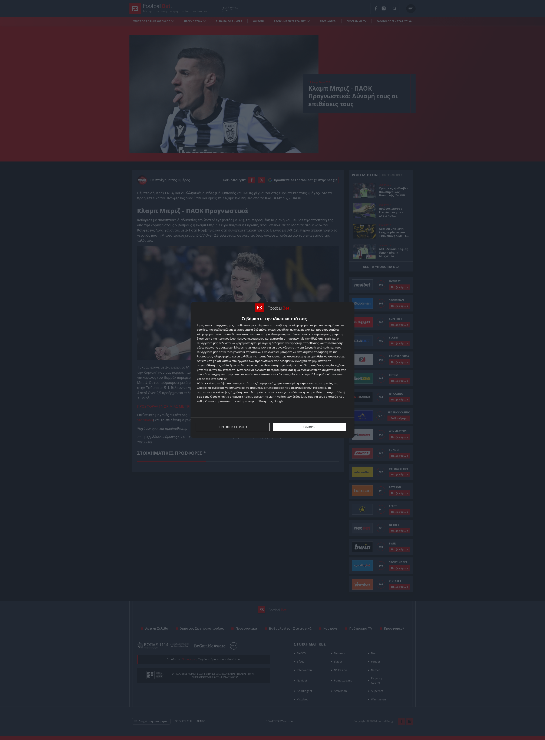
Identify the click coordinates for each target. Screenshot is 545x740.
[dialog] (272, 370)
